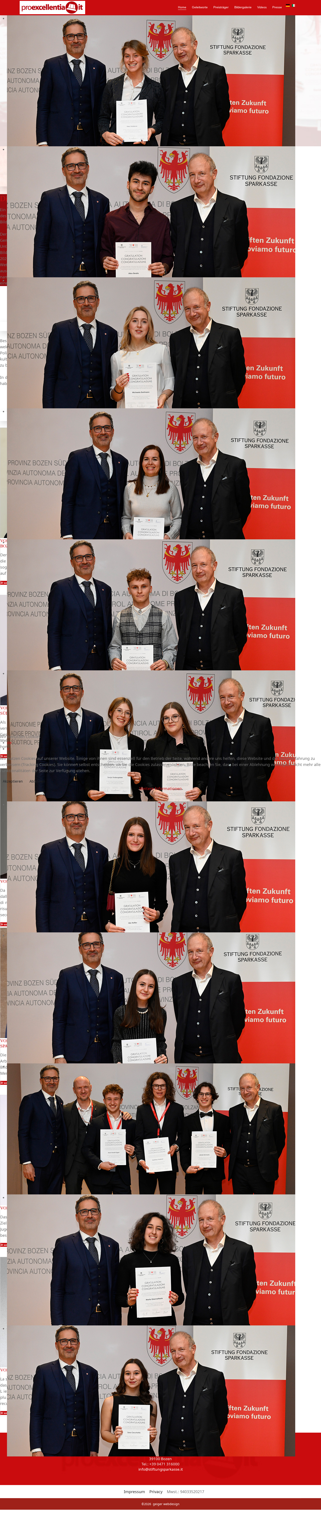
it (8, 748)
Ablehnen (37, 781)
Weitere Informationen (160, 788)
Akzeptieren (13, 781)
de (9, 742)
